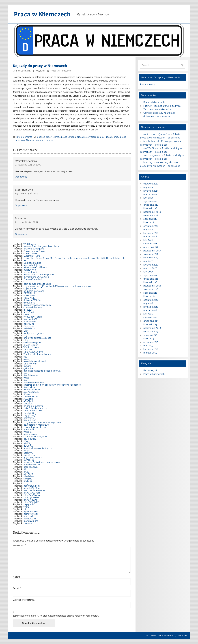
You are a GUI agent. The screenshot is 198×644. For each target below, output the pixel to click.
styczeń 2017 (150, 275)
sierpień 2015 (150, 335)
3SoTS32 (28, 443)
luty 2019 (148, 198)
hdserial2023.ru (32, 485)
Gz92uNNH (30, 288)
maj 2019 (148, 187)
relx (26, 260)
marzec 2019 (150, 194)
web (26, 373)
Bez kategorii (150, 370)
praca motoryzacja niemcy (90, 137)
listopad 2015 (150, 324)
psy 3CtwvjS (30, 415)
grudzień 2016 (150, 278)
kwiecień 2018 (150, 233)
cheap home (30, 253)
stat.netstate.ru (31, 392)
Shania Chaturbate (33, 279)
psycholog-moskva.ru (35, 427)
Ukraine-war (30, 363)
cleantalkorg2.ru (32, 342)
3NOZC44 (29, 312)
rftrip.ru (27, 450)
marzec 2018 (150, 236)
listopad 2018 (150, 208)
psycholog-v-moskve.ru (36, 424)
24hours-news (31, 511)
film (26, 380)
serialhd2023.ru (32, 488)
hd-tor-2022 (30, 321)
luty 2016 (148, 314)
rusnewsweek (31, 513)
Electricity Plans (32, 255)
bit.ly (26, 340)
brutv (26, 471)
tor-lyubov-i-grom (33, 316)
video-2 (28, 431)
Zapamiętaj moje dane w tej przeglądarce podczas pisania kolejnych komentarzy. (56, 616)
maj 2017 (148, 261)
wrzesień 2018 (150, 215)
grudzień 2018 (150, 204)
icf (25, 509)
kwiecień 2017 (150, 264)
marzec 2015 (150, 352)
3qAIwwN (29, 429)
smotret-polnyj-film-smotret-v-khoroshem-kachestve (52, 384)
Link (26, 330)
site (25, 356)
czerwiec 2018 (150, 226)
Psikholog (29, 326)
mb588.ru (29, 460)
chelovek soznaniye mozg (37, 338)
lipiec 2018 (149, 222)
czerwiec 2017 (150, 257)
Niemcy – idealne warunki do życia (162, 106)
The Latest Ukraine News (37, 354)
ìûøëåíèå (28, 403)
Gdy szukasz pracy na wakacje (159, 112)
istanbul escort (151, 141)
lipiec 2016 (149, 296)
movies (27, 366)
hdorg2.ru (29, 323)
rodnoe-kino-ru (32, 389)
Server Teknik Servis (34, 251)
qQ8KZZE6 (29, 295)
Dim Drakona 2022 (33, 410)
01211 (26, 314)
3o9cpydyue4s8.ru (33, 457)
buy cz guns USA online (36, 277)
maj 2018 (148, 229)
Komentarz (19, 545)
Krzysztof (40, 70)
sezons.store (30, 434)
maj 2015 (148, 345)
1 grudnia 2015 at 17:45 (26, 193)
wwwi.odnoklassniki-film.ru (38, 448)
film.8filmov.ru (31, 375)
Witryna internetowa (23, 600)
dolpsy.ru (28, 453)
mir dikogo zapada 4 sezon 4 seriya (42, 370)
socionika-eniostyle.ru (35, 436)
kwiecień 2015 (150, 349)
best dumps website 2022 (37, 283)
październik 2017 (152, 250)
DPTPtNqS (29, 293)
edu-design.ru (31, 467)
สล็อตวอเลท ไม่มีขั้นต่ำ (35, 267)
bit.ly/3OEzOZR (32, 492)
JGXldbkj (28, 398)
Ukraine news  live (33, 352)
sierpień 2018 (150, 218)
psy (25, 335)
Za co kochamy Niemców (157, 109)
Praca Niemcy (112, 137)
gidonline (28, 368)
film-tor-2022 (30, 319)
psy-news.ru (30, 438)
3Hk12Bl (28, 309)
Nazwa (17, 577)
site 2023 (28, 474)
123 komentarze (24, 137)
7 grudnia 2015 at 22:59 (26, 222)
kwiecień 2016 (150, 306)
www (26, 507)
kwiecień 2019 (150, 190)
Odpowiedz (21, 176)
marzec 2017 (150, 268)
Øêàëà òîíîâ (29, 302)
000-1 (27, 441)
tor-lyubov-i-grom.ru (34, 333)
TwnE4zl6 (29, 413)
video (26, 377)
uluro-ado (29, 516)
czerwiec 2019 (150, 183)
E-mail (17, 588)
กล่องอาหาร (30, 269)
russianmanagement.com (37, 305)
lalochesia (29, 417)
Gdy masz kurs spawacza (156, 116)
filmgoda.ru (30, 387)
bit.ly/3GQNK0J (32, 502)
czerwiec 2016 (150, 300)
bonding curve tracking (155, 162)
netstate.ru (29, 328)
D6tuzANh (29, 298)
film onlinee (30, 420)
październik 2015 (152, 328)
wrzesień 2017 (150, 254)
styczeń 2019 (150, 201)
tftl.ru (26, 469)
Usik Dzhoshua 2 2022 (35, 408)
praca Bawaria (68, 137)
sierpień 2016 (150, 292)
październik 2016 (152, 285)
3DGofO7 (28, 445)
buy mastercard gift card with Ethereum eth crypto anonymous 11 (58, 286)
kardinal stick (30, 272)
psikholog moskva (33, 406)
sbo (25, 281)
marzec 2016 (150, 310)
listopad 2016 (150, 282)
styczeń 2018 (150, 243)
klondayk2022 (31, 521)
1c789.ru (28, 478)
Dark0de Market (32, 262)
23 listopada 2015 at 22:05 (28, 164)
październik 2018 (152, 212)
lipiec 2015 (148, 338)
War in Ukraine (31, 347)
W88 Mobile (30, 244)
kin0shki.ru (29, 455)
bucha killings (31, 345)
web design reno (152, 155)
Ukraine (28, 349)
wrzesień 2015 (150, 331)
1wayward (29, 523)
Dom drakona (31, 396)
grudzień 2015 (150, 321)
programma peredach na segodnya (42, 422)
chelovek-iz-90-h (33, 307)
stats (26, 359)
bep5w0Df (29, 504)
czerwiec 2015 (150, 342)
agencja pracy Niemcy (48, 137)
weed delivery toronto (35, 361)
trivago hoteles (31, 265)
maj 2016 (148, 303)
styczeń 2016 (150, 317)
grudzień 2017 (150, 247)
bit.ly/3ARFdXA (32, 497)
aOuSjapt (28, 401)
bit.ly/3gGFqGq (32, 495)
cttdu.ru (28, 481)
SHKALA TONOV (32, 300)
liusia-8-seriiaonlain (34, 382)
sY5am (27, 394)
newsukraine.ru (32, 464)
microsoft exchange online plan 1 (41, 246)
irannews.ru (30, 518)
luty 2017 (148, 271)
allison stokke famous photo (39, 274)
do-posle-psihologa (34, 291)
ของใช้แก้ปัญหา (151, 148)
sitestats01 (29, 476)
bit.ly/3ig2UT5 (31, 499)
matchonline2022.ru (34, 490)
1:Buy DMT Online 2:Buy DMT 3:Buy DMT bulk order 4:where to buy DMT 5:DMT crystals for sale (74, 258)
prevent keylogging (34, 248)
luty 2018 (148, 240)
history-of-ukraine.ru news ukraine (42, 462)
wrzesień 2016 (150, 289)
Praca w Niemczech (42, 14)
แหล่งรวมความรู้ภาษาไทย (156, 134)
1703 (26, 483)
